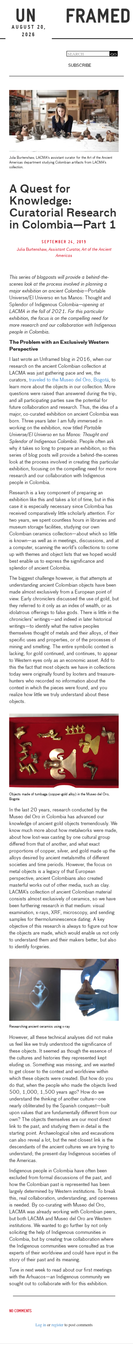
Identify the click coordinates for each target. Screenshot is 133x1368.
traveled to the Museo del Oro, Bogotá (69, 380)
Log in (40, 1324)
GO (113, 53)
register (57, 1324)
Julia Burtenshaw (31, 250)
